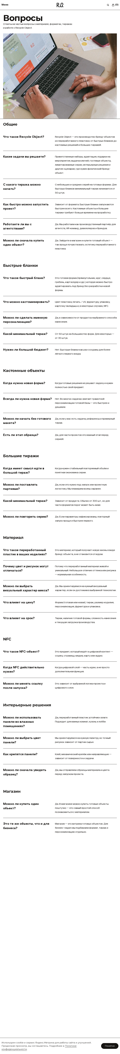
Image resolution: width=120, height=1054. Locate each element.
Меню (5, 5)
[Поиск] (108, 5)
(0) (116, 5)
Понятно (110, 1045)
